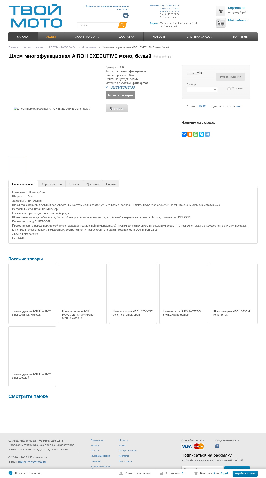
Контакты (124, 456)
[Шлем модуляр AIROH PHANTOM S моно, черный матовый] (32, 287)
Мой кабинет (238, 20)
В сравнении (172, 473)
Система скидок (199, 36)
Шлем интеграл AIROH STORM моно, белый (231, 313)
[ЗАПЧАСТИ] (20, 418)
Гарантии (95, 461)
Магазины (240, 36)
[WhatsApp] (195, 134)
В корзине (206, 473)
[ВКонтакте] (184, 134)
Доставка (126, 36)
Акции (122, 445)
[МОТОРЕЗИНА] (78, 418)
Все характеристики (122, 86)
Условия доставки (100, 456)
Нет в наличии (230, 76)
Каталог (23, 36)
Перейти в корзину (245, 473)
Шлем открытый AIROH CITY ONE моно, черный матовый (133, 313)
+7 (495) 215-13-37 (169, 11)
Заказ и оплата (87, 36)
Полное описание (23, 184)
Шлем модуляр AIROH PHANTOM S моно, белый (31, 376)
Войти (129, 473)
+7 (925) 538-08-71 (169, 5)
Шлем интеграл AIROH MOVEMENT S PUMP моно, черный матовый (78, 315)
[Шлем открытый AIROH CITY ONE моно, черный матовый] (133, 287)
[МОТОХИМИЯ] (135, 418)
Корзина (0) (236, 8)
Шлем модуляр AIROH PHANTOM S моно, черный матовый (31, 313)
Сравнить (238, 88)
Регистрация (143, 473)
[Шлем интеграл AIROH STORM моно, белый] (233, 287)
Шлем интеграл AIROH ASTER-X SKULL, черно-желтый (182, 313)
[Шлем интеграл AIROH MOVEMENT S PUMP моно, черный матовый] (82, 287)
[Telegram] (207, 134)
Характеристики (52, 184)
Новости (159, 36)
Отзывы (74, 184)
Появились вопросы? (27, 473)
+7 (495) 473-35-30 (169, 8)
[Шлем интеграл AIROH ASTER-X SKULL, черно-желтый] (183, 287)
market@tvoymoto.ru (32, 461)
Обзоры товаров (128, 450)
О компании (97, 440)
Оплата (111, 184)
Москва (154, 5)
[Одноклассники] (189, 134)
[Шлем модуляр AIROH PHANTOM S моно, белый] (32, 350)
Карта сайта (125, 461)
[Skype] (201, 134)
